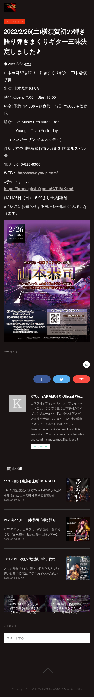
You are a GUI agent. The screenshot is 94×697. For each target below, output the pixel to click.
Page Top (47, 670)
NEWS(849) (10, 351)
